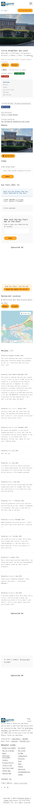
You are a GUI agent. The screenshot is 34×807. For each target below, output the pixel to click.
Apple (6, 65)
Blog (19, 761)
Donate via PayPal (9, 748)
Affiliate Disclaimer (6, 756)
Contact (5, 760)
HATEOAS (25, 739)
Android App (6, 773)
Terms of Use (7, 765)
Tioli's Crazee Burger (9, 113)
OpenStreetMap (20, 341)
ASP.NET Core (25, 741)
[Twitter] (4, 787)
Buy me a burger (8, 750)
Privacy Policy (8, 763)
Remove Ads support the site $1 (16, 289)
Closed (5, 76)
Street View (26, 313)
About (4, 753)
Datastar (14, 741)
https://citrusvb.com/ (23, 103)
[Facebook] (1, 787)
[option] (17, 30)
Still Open (20, 73)
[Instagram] (7, 787)
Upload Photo (9, 156)
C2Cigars (11, 355)
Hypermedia (16, 739)
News (19, 764)
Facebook (6, 107)
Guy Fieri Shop (8, 768)
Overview (6, 82)
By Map (20, 753)
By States (21, 748)
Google (15, 65)
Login (5, 10)
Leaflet (12, 341)
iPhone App (6, 771)
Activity (21, 758)
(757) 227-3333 (8, 103)
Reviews (6, 92)
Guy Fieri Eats (8, 90)
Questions (21, 769)
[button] (4, 325)
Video (5, 87)
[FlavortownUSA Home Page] (7, 4)
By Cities (21, 750)
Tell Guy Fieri (26, 10)
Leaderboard (22, 756)
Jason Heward (13, 374)
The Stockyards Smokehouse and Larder (15, 120)
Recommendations (24, 772)
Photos (5, 85)
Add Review (7, 95)
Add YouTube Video (8, 167)
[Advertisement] (17, 266)
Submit (7, 176)
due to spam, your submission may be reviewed (16, 225)
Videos (20, 774)
